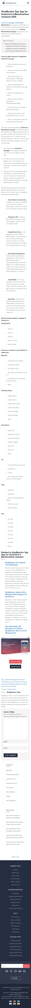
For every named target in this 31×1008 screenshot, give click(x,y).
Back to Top (15, 857)
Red (19, 971)
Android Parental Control (15, 952)
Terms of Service (15, 878)
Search (26, 966)
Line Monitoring (15, 931)
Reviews (8, 796)
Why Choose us (15, 916)
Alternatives (9, 770)
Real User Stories (10, 792)
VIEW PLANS (15, 667)
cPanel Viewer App (15, 940)
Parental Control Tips (11, 783)
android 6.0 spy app (21, 682)
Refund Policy (15, 872)
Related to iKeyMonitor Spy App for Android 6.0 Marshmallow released (16, 44)
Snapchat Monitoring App (15, 955)
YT (15, 971)
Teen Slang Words (10, 800)
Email (6, 748)
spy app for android (15, 23)
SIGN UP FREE (15, 662)
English (16, 978)
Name (6, 742)
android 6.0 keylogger (11, 679)
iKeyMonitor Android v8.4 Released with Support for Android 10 (17, 48)
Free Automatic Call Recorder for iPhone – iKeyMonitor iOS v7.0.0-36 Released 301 (17, 51)
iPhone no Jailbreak (15, 919)
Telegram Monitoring (15, 922)
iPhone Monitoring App (15, 949)
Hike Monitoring (15, 925)
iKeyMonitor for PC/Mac (15, 943)
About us (15, 869)
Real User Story (15, 884)
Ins (24, 971)
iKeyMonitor (4, 23)
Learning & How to (10, 779)
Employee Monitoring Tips (12, 774)
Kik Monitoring (15, 928)
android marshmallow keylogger (10, 684)
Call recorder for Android (15, 908)
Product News (11, 689)
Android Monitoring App (15, 946)
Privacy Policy (15, 875)
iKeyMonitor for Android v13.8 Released (17, 46)
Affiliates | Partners (15, 881)
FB (7, 971)
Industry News (15, 905)
